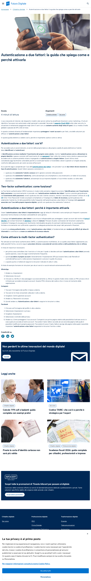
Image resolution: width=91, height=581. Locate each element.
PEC (33, 521)
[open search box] (88, 3)
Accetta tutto (45, 570)
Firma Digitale (37, 525)
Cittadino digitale (19, 9)
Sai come (62, 114)
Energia (64, 521)
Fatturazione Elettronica (40, 529)
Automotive (65, 529)
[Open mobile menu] (3, 3)
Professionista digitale (69, 446)
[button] (3, 336)
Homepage (5, 9)
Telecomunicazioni (68, 525)
